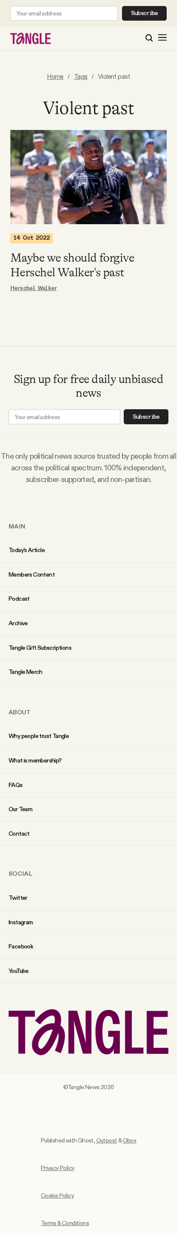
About (20, 712)
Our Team (20, 809)
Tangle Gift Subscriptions (40, 647)
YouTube (19, 971)
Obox (130, 1140)
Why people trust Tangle (39, 736)
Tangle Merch (26, 672)
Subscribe (144, 13)
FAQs (16, 785)
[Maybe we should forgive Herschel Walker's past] (88, 177)
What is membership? (35, 760)
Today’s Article (27, 550)
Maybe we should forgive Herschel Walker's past (72, 265)
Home (55, 76)
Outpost (106, 1140)
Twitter (18, 898)
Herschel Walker (33, 288)
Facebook (21, 946)
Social (21, 873)
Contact (19, 833)
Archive (18, 623)
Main (17, 526)
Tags (81, 76)
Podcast (19, 598)
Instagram (21, 922)
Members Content (32, 574)
